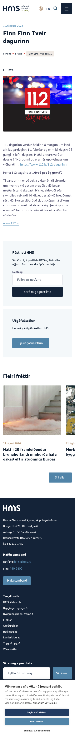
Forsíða (7, 53)
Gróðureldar (10, 625)
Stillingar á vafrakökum (37, 730)
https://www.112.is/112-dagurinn (43, 164)
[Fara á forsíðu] (16, 8)
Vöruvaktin (10, 649)
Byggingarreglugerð (15, 608)
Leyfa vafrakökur (36, 712)
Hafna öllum (36, 721)
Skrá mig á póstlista (37, 292)
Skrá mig (62, 673)
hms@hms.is (22, 561)
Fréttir (18, 53)
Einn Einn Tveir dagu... (40, 53)
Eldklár (7, 620)
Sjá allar (60, 477)
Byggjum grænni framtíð (18, 614)
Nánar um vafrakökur (45, 703)
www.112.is (11, 223)
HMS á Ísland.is (12, 602)
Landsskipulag (11, 637)
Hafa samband (17, 580)
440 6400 (16, 568)
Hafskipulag (10, 631)
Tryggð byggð (11, 643)
